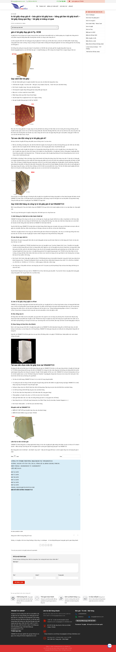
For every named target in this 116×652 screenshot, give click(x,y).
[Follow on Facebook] (57, 1)
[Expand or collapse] (56, 27)
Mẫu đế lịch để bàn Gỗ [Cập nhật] (94, 44)
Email (37, 575)
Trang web (61, 575)
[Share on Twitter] (43, 545)
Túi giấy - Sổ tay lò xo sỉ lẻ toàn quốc (92, 624)
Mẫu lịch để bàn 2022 (91, 35)
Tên (14, 575)
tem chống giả (30, 615)
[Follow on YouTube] (64, 1)
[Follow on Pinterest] (62, 1)
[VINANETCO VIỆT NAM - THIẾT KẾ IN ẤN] (22, 6)
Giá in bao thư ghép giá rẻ (92, 17)
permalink (35, 550)
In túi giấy (13, 13)
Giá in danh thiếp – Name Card (94, 23)
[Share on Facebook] (40, 545)
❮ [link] (73, 535)
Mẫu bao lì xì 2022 (90, 32)
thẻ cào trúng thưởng (20, 615)
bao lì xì (15, 617)
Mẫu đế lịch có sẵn (91, 41)
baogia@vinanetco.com (17, 629)
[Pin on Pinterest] (48, 545)
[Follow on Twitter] (61, 1)
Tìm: (61, 456)
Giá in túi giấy (89, 26)
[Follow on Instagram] (59, 1)
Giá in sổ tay (89, 29)
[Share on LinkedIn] (51, 545)
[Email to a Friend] (46, 545)
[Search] (37, 6)
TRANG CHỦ (42, 6)
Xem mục (15, 456)
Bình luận (15, 561)
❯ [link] (77, 535)
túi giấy (13, 615)
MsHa (24, 23)
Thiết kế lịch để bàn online (93, 51)
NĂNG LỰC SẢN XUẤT (52, 6)
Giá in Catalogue (90, 15)
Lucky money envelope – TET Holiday (93, 47)
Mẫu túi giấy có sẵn (91, 38)
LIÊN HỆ (70, 6)
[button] (79, 495)
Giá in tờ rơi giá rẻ (90, 20)
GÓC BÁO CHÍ (63, 6)
